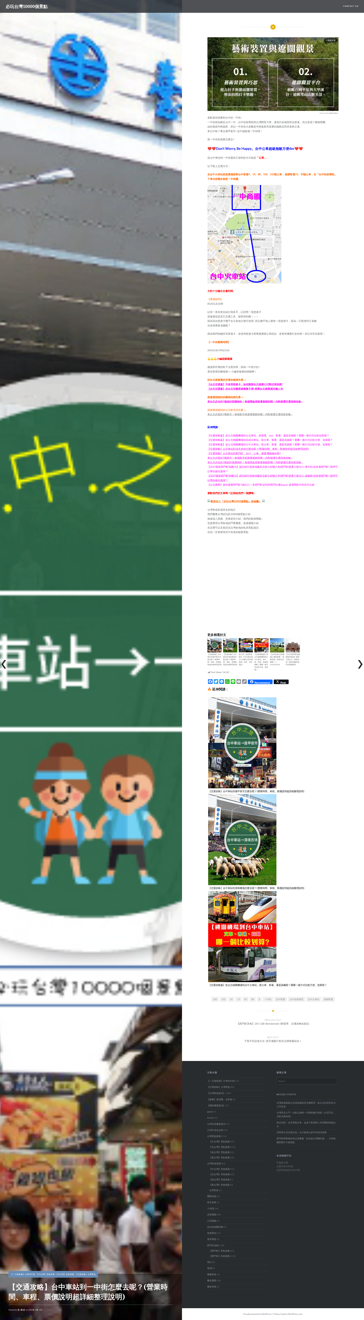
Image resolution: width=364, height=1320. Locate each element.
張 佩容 (21, 1309)
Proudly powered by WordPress (257, 1314)
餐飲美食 (211, 1286)
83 (245, 999)
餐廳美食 (211, 1274)
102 (223, 999)
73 (238, 999)
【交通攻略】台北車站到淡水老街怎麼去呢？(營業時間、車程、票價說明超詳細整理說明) (258, 448)
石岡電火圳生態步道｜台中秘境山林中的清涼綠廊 (302, 1132)
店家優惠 (211, 1214)
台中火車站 (313, 999)
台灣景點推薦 (214, 1136)
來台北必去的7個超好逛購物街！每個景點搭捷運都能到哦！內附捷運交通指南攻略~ (254, 401)
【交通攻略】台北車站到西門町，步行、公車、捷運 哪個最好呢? (244, 453)
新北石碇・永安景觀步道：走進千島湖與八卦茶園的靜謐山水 (306, 1124)
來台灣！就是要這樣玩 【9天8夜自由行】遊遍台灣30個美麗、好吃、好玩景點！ (246, 659)
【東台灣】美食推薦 (219, 1184)
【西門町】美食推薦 (219, 1256)
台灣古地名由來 (215, 1130)
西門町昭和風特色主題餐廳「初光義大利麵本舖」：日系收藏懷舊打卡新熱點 (306, 1140)
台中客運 (280, 999)
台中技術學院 (296, 999)
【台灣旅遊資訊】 (216, 1093)
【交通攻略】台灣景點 (85, 1274)
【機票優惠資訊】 (216, 1105)
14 (231, 999)
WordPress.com (295, 1314)
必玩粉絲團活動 (215, 1226)
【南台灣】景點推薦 (219, 1152)
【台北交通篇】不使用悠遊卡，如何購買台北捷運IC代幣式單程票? (245, 384)
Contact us (350, 6)
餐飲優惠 (211, 1280)
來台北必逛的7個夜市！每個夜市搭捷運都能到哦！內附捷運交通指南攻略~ (249, 414)
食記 (209, 1262)
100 (215, 999)
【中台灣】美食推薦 (65, 1274)
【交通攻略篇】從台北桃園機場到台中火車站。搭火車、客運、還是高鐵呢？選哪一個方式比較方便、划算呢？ (261, 662)
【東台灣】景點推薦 (219, 1157)
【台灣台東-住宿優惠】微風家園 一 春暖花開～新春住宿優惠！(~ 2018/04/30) (277, 659)
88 (252, 999)
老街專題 (211, 1239)
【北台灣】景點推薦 (219, 1147)
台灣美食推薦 (214, 1163)
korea (210, 1117)
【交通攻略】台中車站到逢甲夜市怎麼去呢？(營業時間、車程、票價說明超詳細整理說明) (214, 659)
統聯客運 (328, 999)
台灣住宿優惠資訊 (216, 1124)
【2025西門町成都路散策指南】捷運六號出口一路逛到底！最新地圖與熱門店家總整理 (293, 659)
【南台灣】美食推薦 (219, 1179)
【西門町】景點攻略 (219, 1250)
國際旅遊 (211, 1196)
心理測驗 (211, 1220)
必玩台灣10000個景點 (27, 6)
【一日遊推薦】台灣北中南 (23, 1274)
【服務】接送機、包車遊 (219, 1099)
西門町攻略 (213, 1245)
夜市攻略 (211, 1202)
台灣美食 (213, 1190)
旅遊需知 (211, 1233)
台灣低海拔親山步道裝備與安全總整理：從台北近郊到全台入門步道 (306, 1104)
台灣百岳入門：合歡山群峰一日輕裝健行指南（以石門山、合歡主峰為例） (306, 1114)
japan (210, 1111)
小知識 (210, 1208)
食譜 (209, 1268)
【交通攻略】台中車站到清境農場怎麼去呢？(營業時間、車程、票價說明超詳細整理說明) (230, 659)
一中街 (267, 999)
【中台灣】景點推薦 (45, 1274)
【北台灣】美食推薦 (219, 1174)
